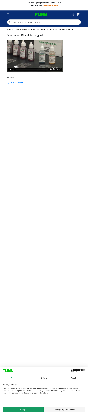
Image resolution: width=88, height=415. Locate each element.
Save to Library (16, 83)
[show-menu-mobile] (8, 14)
